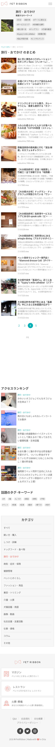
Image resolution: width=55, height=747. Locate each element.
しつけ (18, 499)
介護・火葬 (9, 599)
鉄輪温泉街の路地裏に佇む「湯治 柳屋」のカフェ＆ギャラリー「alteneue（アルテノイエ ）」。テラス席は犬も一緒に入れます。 (35, 151)
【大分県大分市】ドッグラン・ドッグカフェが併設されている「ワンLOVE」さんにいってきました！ (35, 194)
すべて (7, 527)
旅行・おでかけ (24, 394)
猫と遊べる (22, 29)
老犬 (48, 505)
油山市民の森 (23, 38)
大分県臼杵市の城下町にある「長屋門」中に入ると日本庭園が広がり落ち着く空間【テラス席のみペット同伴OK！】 (35, 305)
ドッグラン (34, 29)
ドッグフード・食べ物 (14, 549)
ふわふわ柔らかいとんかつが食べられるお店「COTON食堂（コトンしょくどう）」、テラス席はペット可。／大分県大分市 (35, 129)
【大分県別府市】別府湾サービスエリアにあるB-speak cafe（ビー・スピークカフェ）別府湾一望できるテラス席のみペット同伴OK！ (35, 217)
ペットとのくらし (12, 578)
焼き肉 (27, 20)
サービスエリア (24, 24)
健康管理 (8, 570)
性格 (14, 505)
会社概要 (38, 718)
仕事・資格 (9, 628)
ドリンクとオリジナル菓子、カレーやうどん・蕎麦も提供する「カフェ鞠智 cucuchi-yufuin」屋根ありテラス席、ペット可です (35, 107)
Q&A (15, 718)
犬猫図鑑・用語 (11, 606)
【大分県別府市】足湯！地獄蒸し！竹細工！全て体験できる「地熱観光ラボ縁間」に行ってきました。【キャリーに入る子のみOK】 (35, 173)
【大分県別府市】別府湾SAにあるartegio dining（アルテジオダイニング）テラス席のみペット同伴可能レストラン (35, 239)
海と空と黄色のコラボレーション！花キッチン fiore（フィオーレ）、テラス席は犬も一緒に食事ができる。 (35, 61)
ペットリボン (5, 47)
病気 (35, 499)
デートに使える (40, 20)
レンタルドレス (38, 38)
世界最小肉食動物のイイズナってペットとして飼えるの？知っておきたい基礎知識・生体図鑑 (35, 437)
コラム (7, 635)
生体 (22, 505)
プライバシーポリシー (27, 722)
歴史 (30, 505)
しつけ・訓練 (10, 541)
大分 (19, 20)
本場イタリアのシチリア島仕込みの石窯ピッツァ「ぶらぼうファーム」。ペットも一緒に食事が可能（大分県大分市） (35, 85)
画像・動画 (9, 614)
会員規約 (25, 718)
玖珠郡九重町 (39, 24)
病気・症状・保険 (12, 563)
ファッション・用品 (13, 585)
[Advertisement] (27, 359)
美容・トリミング (12, 592)
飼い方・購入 (10, 534)
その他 (7, 642)
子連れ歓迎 (47, 29)
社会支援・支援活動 (13, 621)
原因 (27, 499)
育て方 (39, 505)
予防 (43, 499)
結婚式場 (42, 34)
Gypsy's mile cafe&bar (26, 34)
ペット (5, 505)
